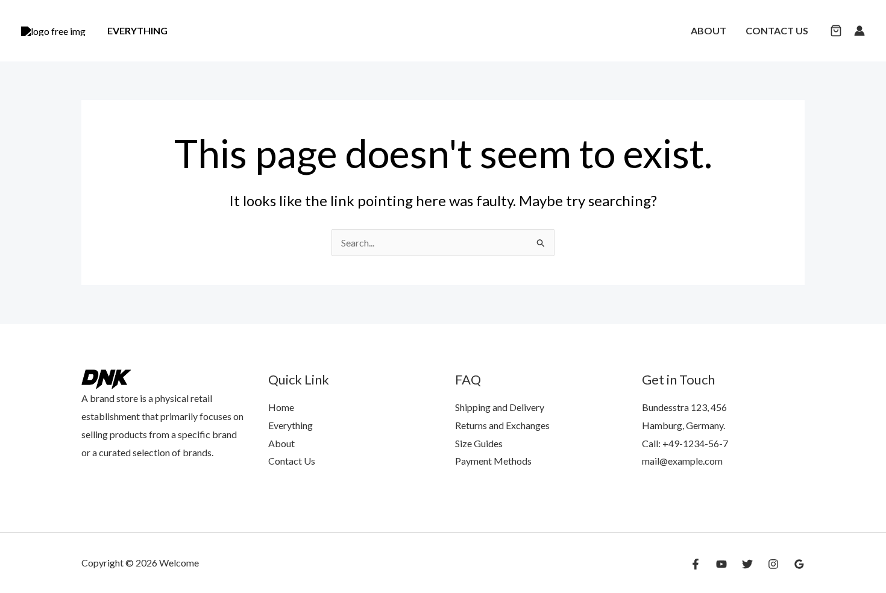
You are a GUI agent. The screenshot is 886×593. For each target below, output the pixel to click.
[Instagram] (773, 564)
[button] (836, 32)
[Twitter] (747, 564)
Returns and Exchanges (502, 425)
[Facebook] (695, 564)
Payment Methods (493, 460)
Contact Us (777, 30)
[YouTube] (721, 564)
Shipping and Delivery (499, 407)
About (708, 30)
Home (281, 407)
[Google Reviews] (799, 564)
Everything (137, 30)
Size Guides (479, 443)
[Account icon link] (859, 30)
